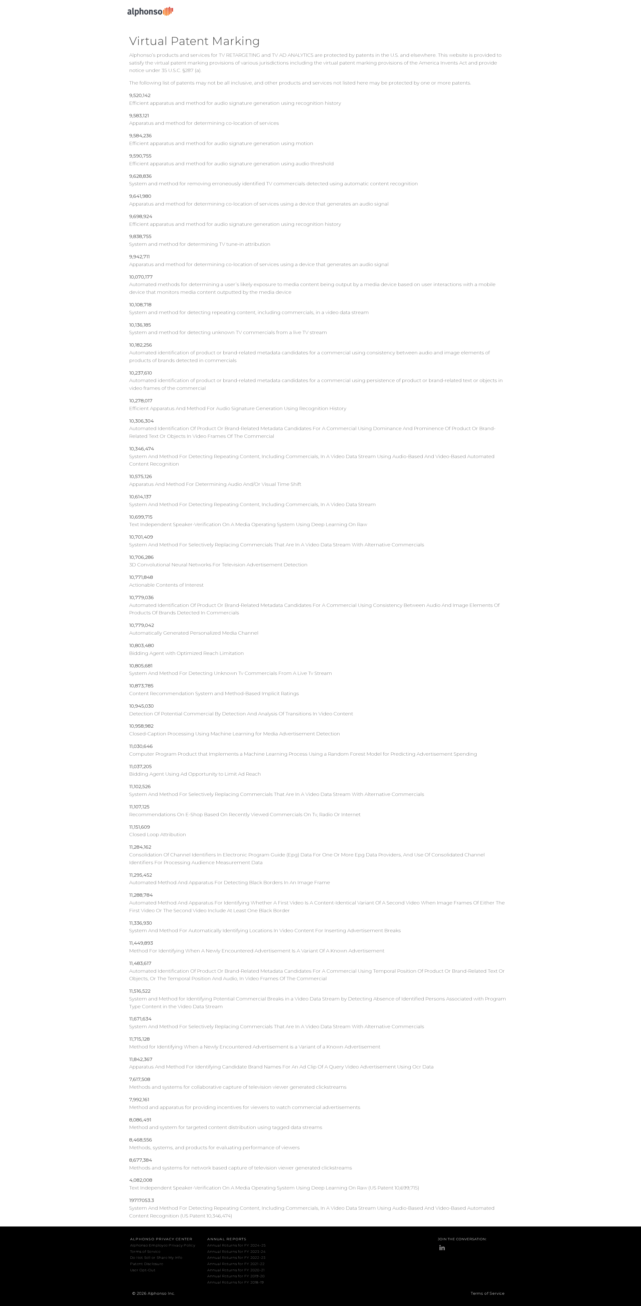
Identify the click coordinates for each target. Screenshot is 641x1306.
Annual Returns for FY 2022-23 (236, 1257)
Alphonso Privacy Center (161, 1239)
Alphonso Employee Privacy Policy (162, 1245)
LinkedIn (442, 1247)
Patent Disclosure (146, 1264)
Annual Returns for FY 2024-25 (236, 1245)
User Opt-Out (142, 1270)
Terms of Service (145, 1251)
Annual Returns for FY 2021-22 (236, 1264)
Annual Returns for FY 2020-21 (236, 1270)
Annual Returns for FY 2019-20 (236, 1276)
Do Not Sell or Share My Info (156, 1257)
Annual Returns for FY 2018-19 (235, 1282)
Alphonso (150, 11)
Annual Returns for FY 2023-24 (236, 1251)
